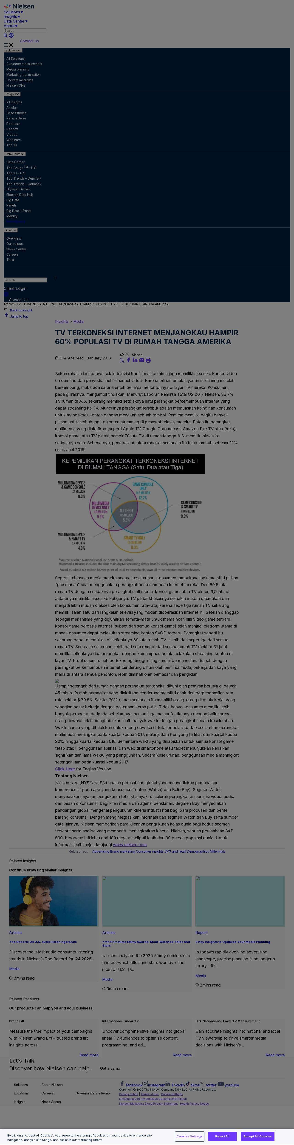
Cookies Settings (190, 1136)
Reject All (222, 1136)
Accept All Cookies (257, 1136)
